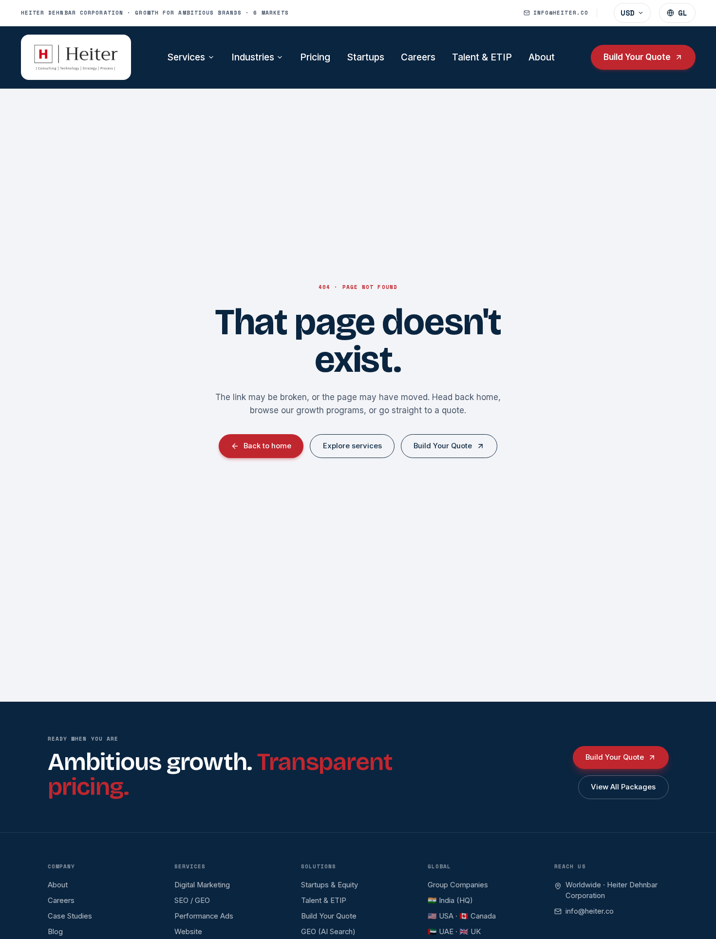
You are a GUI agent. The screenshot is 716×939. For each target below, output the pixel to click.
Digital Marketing (202, 885)
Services (186, 57)
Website (188, 931)
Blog (55, 931)
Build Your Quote (637, 57)
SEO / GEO (192, 900)
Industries (252, 57)
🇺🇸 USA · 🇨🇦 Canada (462, 916)
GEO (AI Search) (328, 931)
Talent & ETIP (482, 57)
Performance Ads (203, 916)
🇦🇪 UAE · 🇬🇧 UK (454, 931)
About (541, 57)
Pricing (315, 57)
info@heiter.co (589, 911)
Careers (418, 57)
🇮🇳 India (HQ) (450, 900)
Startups (365, 57)
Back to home (267, 445)
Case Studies (70, 916)
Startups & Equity (329, 885)
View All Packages (623, 787)
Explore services (352, 445)
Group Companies (458, 885)
